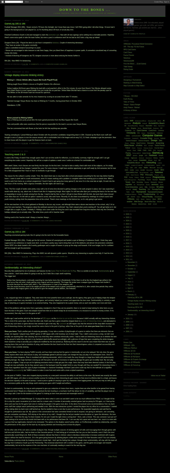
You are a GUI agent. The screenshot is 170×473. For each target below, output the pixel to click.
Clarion (143, 133)
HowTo (161, 158)
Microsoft (152, 167)
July (129, 278)
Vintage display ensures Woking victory (24, 75)
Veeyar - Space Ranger (132, 104)
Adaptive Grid (152, 121)
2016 (128, 243)
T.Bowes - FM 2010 (131, 96)
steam (135, 189)
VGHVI (133, 197)
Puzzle (149, 179)
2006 (128, 331)
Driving (132, 143)
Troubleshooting (149, 194)
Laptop (160, 163)
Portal (142, 177)
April (129, 288)
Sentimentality (104, 271)
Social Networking (131, 187)
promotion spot (54, 35)
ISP (159, 160)
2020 (128, 230)
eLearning (160, 143)
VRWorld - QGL (129, 345)
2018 (128, 237)
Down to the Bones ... (84, 9)
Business (156, 128)
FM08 (139, 150)
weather (129, 202)
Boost (139, 128)
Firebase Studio (148, 148)
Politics (137, 177)
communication (136, 135)
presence (148, 177)
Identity (135, 160)
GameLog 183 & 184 (15, 232)
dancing (156, 138)
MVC (162, 170)
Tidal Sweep (128, 67)
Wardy (142, 199)
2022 (128, 227)
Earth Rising (128, 99)
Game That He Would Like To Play (63, 271)
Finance (139, 148)
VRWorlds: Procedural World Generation (138, 44)
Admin (159, 121)
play (162, 175)
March (130, 291)
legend (158, 165)
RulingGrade (140, 184)
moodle (142, 170)
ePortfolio (139, 145)
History (155, 158)
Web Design (138, 202)
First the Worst (158, 148)
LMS (135, 167)
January (131, 314)
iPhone (150, 160)
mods (137, 170)
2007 (128, 328)
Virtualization (158, 197)
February (131, 295)
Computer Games (52, 64)
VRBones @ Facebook (132, 354)
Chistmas (161, 130)
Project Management (130, 179)
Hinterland (149, 158)
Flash (134, 150)
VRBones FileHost (130, 348)
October (131, 269)
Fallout (127, 148)
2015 (128, 246)
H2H (146, 155)
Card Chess (128, 52)
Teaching (58, 220)
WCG (160, 199)
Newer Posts (9, 457)
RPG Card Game (130, 49)
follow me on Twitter (158, 375)
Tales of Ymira (129, 102)
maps (140, 167)
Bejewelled (149, 125)
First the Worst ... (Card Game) (135, 64)
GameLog (63, 64)
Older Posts (112, 457)
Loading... (127, 396)
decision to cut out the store (66, 318)
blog (128, 128)
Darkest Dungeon (144, 140)
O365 (127, 175)
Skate (161, 184)
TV (158, 194)
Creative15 (135, 138)
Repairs (147, 182)
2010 (128, 318)
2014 (128, 250)
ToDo (128, 192)
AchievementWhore (140, 121)
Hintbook (141, 158)
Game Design (146, 153)
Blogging (133, 128)
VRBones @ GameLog (132, 365)
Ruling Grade (128, 69)
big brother (161, 125)
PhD (141, 175)
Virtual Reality (147, 197)
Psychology (141, 179)
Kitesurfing (151, 163)
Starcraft (128, 189)
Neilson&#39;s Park (132, 172)
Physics (157, 175)
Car (134, 130)
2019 (128, 234)
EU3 (145, 145)
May (129, 285)
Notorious (127, 58)
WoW (149, 204)
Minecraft (159, 167)
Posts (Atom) (19, 461)
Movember (149, 170)
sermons (154, 184)
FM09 (144, 150)
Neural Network (144, 172)
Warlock (148, 199)
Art (125, 125)
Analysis (50, 448)
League (127, 165)
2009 (128, 322)
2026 (128, 214)
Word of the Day (150, 202)
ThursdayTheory (157, 189)
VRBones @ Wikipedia (132, 362)
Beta (155, 125)
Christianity (131, 133)
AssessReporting (133, 125)
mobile (132, 170)
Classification (151, 133)
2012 (128, 256)
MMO (126, 170)
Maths (146, 168)
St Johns (152, 187)
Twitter (162, 194)
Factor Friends (129, 55)
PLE (125, 177)
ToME (133, 192)
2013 (128, 253)
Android (144, 123)
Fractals (159, 150)
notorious (55, 43)
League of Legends (137, 165)
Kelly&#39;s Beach (133, 163)
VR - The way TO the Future (134, 47)
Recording (140, 182)
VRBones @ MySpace (132, 357)
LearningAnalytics (149, 165)
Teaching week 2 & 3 (15, 154)
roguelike (62, 448)
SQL (146, 187)
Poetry (131, 177)
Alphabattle (127, 123)
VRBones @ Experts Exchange (135, 359)
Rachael (155, 179)
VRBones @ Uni (129, 351)
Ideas (130, 160)
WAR (137, 199)
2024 (128, 221)
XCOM (155, 204)
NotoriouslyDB (129, 61)
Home (61, 457)
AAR (47, 143)
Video (138, 197)
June (130, 282)
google (141, 155)
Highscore (134, 158)
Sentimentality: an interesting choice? (23, 267)
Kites (143, 163)
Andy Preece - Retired (132, 107)
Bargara (141, 125)
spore (141, 187)
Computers (127, 138)
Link (131, 167)
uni (128, 197)
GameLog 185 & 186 (15, 23)
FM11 (65, 143)
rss (134, 184)
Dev (160, 140)
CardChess (152, 130)
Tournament (141, 192)
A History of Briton (130, 110)
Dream (127, 143)
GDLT (128, 155)
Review (160, 182)
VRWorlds (131, 199)
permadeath (18, 370)
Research (154, 182)
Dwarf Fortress (141, 143)
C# (161, 128)
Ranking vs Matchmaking (133, 83)
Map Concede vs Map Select (134, 86)
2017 (128, 240)
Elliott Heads (129, 145)
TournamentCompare (155, 192)
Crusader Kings (146, 138)
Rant (133, 182)
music (156, 170)
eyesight (150, 145)
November (131, 265)
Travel (140, 194)
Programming (159, 177)
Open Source (135, 175)
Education (150, 143)
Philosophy (149, 175)
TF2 (149, 189)
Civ (138, 133)
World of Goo (142, 204)
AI (164, 121)
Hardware (153, 155)
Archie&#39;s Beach (157, 123)
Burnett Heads (147, 128)
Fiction (134, 148)
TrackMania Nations (130, 194)
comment (62, 324)
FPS (154, 150)
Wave (154, 199)
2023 (128, 224)
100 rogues (47, 318)
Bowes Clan (128, 342)
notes (151, 172)
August (130, 275)
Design (154, 140)
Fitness (129, 150)
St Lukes (50, 220)
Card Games (142, 130)
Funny (128, 153)
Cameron (128, 130)
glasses (135, 155)
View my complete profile (134, 33)
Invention (142, 160)
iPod (155, 160)
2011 (128, 259)
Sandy (148, 184)
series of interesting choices (92, 321)
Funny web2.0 (136, 153)
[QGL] (126, 121)
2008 (128, 325)
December (131, 262)
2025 (128, 217)
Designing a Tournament (132, 80)
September (132, 272)
